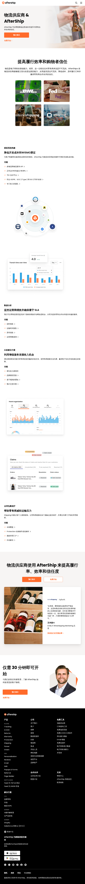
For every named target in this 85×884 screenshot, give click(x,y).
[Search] (76, 3)
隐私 (5, 873)
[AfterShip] (9, 3)
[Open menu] (81, 3)
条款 (12, 873)
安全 (19, 873)
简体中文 (10, 832)
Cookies (27, 873)
